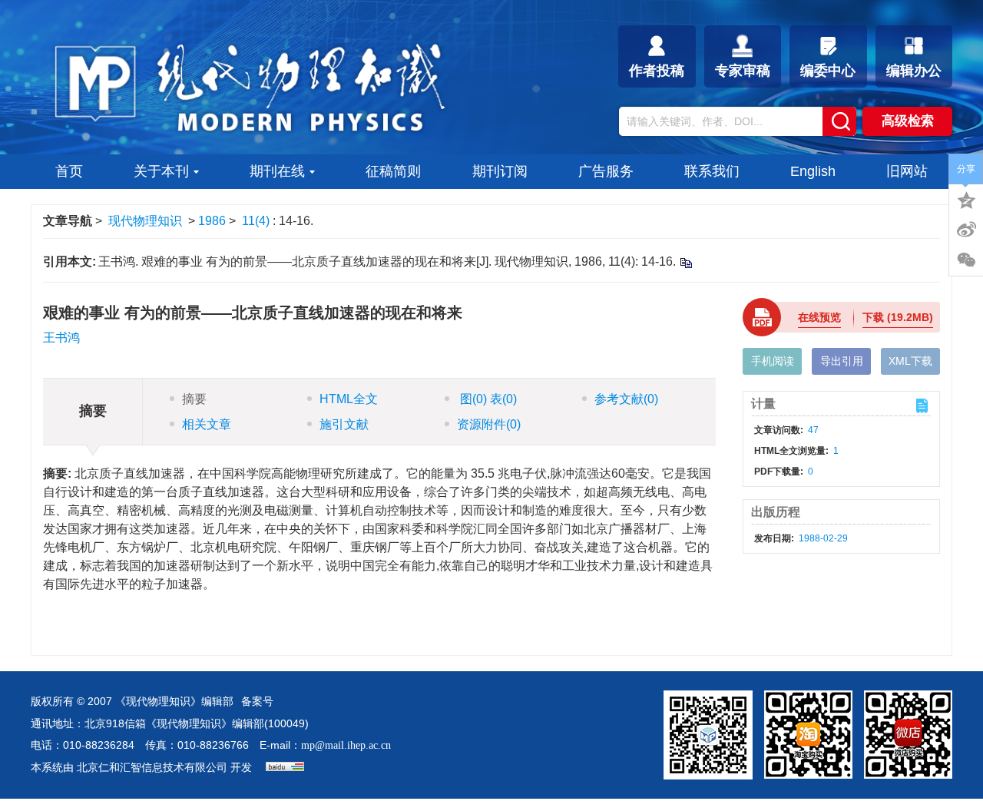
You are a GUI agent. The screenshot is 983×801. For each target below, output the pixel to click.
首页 (69, 171)
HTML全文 (348, 398)
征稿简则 (393, 171)
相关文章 (206, 424)
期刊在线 (277, 171)
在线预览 (819, 317)
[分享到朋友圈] (966, 260)
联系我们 (712, 171)
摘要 (194, 398)
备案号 (257, 701)
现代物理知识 (145, 220)
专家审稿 (742, 70)
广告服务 (606, 171)
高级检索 (908, 121)
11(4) (257, 220)
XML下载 (910, 361)
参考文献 (626, 398)
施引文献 (344, 424)
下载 (897, 317)
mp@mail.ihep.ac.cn (346, 745)
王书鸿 (61, 337)
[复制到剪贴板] (685, 262)
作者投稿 (656, 70)
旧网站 (907, 171)
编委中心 (828, 70)
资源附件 (489, 424)
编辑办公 (914, 70)
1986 (212, 220)
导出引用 (841, 361)
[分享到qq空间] (966, 198)
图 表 (487, 398)
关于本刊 (161, 171)
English (813, 171)
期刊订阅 (500, 171)
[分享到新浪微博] (966, 229)
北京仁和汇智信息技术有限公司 (152, 767)
